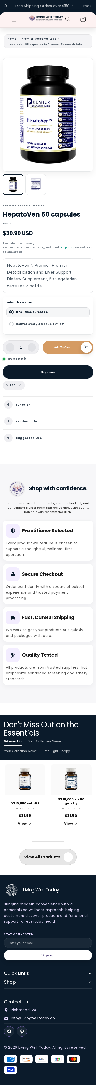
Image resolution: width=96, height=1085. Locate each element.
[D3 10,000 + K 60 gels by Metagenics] (71, 779)
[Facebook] (9, 1031)
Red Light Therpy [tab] (56, 751)
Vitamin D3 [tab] (13, 741)
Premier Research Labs (38, 38)
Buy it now (48, 372)
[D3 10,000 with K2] (25, 779)
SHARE (10, 385)
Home (12, 38)
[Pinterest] (22, 1031)
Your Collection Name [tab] (44, 741)
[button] (14, 19)
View (22, 823)
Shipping (67, 247)
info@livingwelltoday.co (33, 1018)
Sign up (48, 955)
